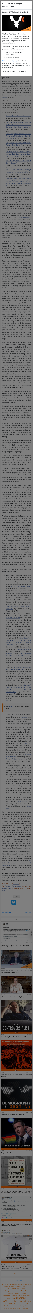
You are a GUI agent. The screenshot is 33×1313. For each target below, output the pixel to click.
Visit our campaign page (10, 61)
